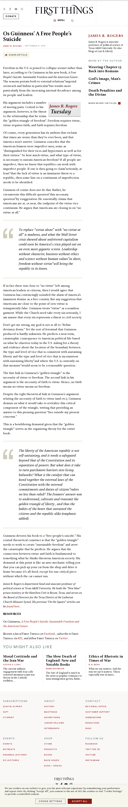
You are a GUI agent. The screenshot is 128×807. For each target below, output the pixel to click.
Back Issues (51, 760)
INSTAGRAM (92, 760)
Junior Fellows (54, 723)
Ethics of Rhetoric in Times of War (106, 658)
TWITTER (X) (92, 749)
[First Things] (64, 10)
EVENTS (9, 738)
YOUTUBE (90, 755)
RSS (20, 638)
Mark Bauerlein (55, 668)
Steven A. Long (12, 664)
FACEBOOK (91, 744)
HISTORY (49, 706)
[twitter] (4, 9)
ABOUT (49, 701)
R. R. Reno (94, 664)
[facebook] (10, 9)
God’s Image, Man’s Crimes (105, 80)
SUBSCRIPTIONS (15, 701)
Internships (51, 728)
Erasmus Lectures (15, 755)
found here (13, 606)
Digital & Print (13, 706)
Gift (6, 712)
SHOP (48, 738)
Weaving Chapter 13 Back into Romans (105, 69)
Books (48, 755)
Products (50, 749)
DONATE (11, 16)
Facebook (50, 634)
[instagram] (22, 9)
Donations (92, 723)
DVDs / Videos (53, 766)
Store (48, 744)
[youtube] (16, 9)
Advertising (52, 717)
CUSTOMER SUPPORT (97, 712)
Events (7, 744)
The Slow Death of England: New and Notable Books (61, 660)
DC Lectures (11, 760)
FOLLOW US (94, 738)
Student (8, 717)
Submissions (93, 717)
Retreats (9, 749)
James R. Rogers (12, 46)
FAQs (88, 728)
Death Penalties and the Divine (105, 92)
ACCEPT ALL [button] (80, 801)
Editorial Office (96, 706)
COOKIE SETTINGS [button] (50, 801)
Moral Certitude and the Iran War (20, 658)
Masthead (50, 712)
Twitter (63, 638)
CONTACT (93, 701)
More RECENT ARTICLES (103, 103)
